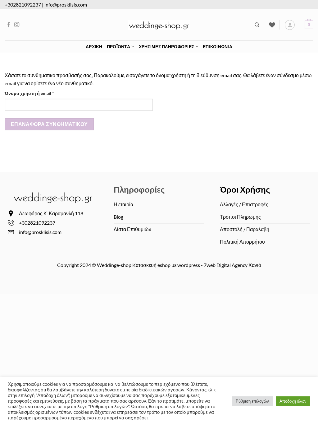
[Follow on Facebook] (8, 25)
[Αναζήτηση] (257, 25)
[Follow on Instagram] (16, 25)
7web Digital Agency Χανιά (232, 265)
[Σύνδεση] (290, 25)
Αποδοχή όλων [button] (293, 401)
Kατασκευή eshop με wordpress (166, 265)
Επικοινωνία (217, 46)
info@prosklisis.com (65, 4)
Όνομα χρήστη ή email (40, 93)
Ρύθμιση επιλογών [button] (252, 401)
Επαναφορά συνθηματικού (49, 124)
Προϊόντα (118, 46)
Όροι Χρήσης (245, 189)
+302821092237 (23, 4)
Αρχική (94, 46)
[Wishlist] (272, 25)
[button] (309, 25)
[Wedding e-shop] (159, 25)
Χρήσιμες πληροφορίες (166, 46)
